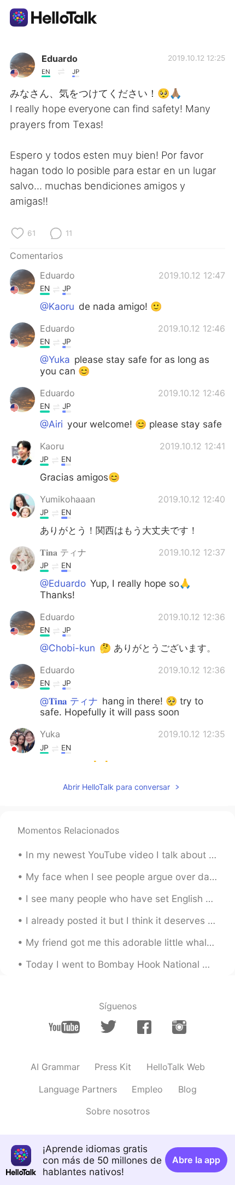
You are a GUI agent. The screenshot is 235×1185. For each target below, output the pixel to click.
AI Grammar (55, 1066)
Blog (187, 1089)
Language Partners (78, 1089)
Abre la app (196, 1159)
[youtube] (64, 1027)
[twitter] (108, 1026)
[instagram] (179, 1027)
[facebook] (144, 1027)
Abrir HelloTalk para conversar (116, 786)
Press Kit (113, 1066)
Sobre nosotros (118, 1111)
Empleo (147, 1089)
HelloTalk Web (175, 1066)
